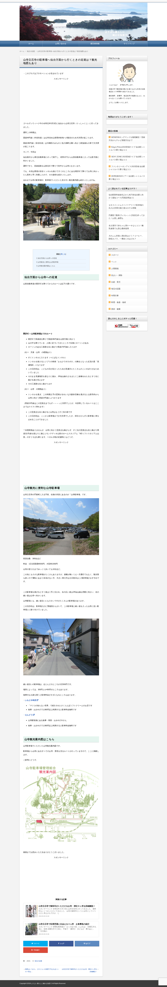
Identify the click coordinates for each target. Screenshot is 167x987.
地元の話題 (38, 961)
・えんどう (27, 715)
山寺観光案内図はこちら (45, 266)
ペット (114, 262)
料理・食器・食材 (118, 302)
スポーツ (115, 255)
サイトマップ (129, 44)
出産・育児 (115, 282)
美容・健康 (115, 309)
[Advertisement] (61, 99)
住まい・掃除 (116, 275)
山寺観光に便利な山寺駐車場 (47, 262)
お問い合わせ (60, 44)
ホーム (31, 44)
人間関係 (115, 268)
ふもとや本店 (30, 700)
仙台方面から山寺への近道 (46, 258)
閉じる (63, 254)
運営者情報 (95, 44)
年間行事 (115, 295)
